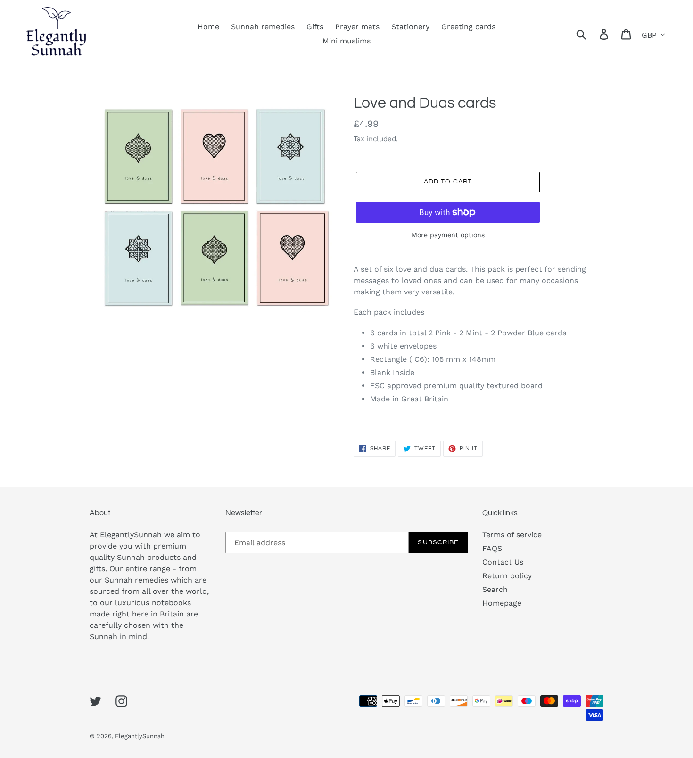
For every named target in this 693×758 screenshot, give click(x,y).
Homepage (501, 603)
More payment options (448, 235)
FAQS (492, 548)
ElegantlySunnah (140, 736)
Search (495, 589)
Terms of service (512, 534)
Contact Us (502, 562)
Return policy (507, 575)
